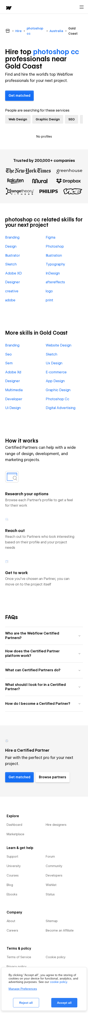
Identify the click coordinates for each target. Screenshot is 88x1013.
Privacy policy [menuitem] (16, 966)
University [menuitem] (14, 866)
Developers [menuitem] (54, 875)
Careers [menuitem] (12, 930)
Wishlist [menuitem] (51, 885)
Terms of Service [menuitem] (19, 957)
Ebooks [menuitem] (12, 894)
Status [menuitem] (50, 894)
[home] (8, 8)
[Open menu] (81, 7)
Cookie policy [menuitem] (56, 957)
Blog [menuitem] (10, 885)
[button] (44, 636)
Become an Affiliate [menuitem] (60, 930)
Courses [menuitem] (13, 875)
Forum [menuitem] (50, 856)
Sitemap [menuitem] (52, 921)
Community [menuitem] (54, 866)
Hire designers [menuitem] (56, 824)
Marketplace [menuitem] (15, 834)
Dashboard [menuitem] (14, 824)
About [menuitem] (11, 921)
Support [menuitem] (12, 856)
